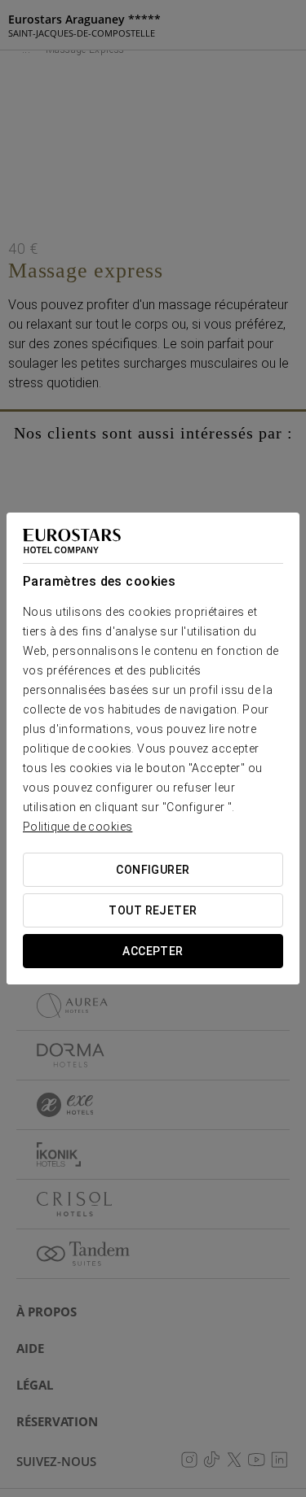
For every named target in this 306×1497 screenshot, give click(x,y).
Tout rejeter (153, 910)
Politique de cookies (77, 826)
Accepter (152, 951)
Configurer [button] (152, 869)
